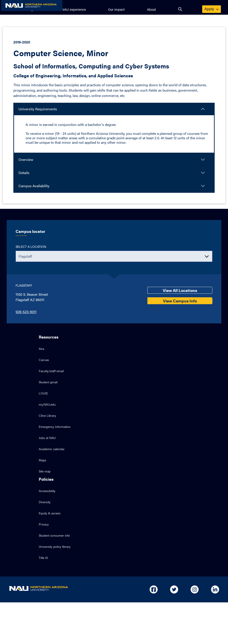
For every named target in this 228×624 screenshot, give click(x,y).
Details (23, 172)
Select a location (31, 246)
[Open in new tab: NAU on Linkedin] (215, 589)
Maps (42, 460)
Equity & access (50, 513)
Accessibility (47, 491)
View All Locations (180, 290)
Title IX (43, 557)
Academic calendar (52, 449)
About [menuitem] (151, 9)
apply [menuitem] (211, 8)
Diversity (45, 502)
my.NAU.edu (47, 404)
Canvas (44, 359)
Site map (45, 471)
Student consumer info (54, 535)
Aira (41, 348)
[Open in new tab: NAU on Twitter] (174, 589)
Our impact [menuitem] (116, 9)
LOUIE (43, 393)
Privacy (44, 524)
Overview (25, 159)
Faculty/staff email (51, 371)
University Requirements (37, 108)
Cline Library (47, 415)
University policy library (55, 546)
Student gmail (48, 382)
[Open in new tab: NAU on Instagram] (195, 589)
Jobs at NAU (47, 437)
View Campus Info (180, 301)
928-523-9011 (26, 311)
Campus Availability (33, 185)
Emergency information (55, 426)
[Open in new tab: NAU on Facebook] (154, 589)
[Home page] (31, 5)
